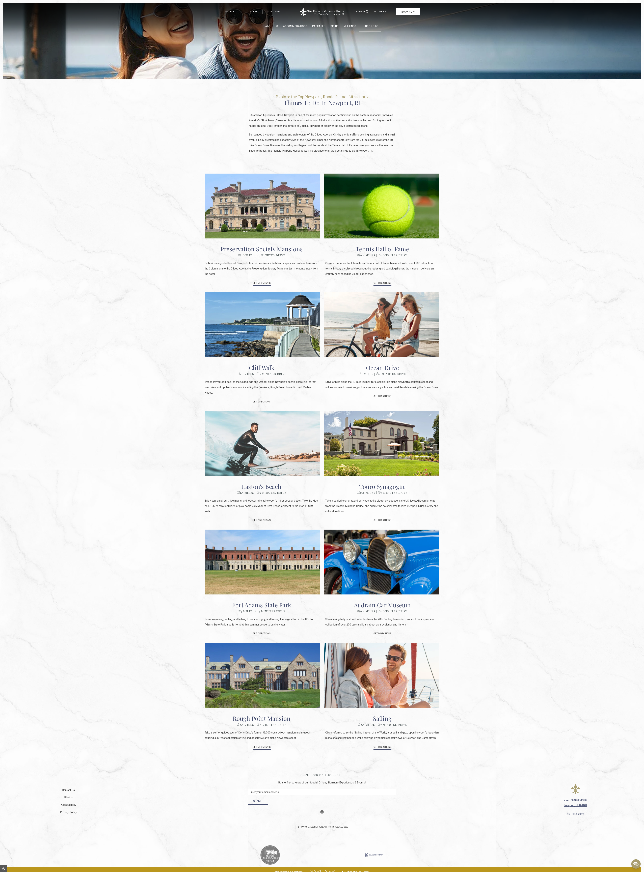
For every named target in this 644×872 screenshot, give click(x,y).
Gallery (252, 12)
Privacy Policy (68, 812)
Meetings (350, 26)
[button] (262, 205)
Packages (319, 26)
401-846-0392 (381, 12)
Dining (335, 26)
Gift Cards (273, 12)
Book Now (408, 11)
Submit (258, 801)
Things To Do (370, 26)
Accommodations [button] (295, 26)
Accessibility (68, 804)
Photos (68, 797)
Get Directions (262, 283)
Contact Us (231, 12)
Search (360, 12)
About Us (271, 26)
